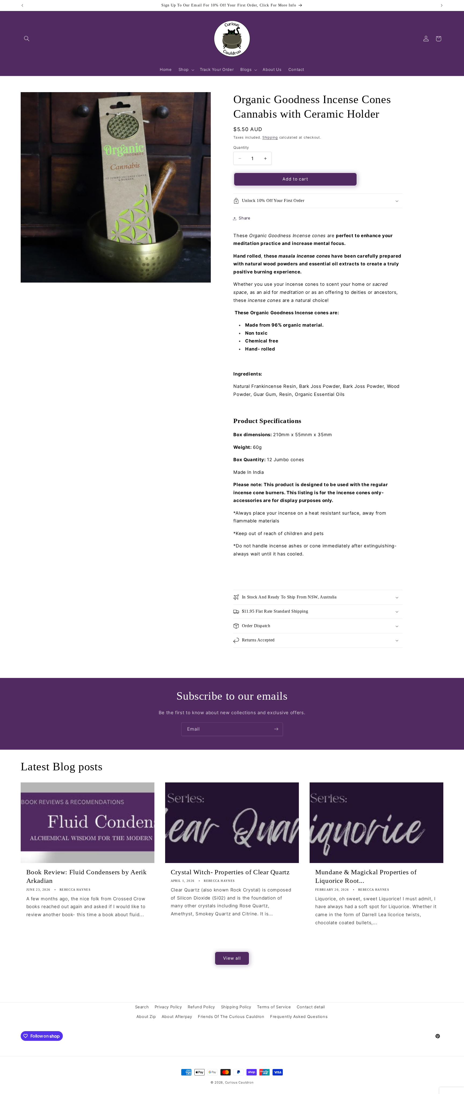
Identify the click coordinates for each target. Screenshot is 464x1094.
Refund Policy (201, 1007)
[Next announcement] (442, 5)
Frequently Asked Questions (299, 1016)
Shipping (270, 137)
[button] (27, 39)
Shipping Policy (236, 1007)
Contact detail (311, 1007)
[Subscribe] (276, 729)
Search (142, 1007)
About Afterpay (177, 1016)
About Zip (146, 1016)
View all (232, 958)
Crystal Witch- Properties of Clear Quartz (230, 872)
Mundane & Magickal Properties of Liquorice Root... (365, 876)
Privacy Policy (168, 1007)
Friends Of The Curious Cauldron (231, 1016)
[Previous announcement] (22, 5)
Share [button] (244, 218)
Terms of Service (274, 1007)
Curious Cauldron (239, 1082)
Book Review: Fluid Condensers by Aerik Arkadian (86, 876)
